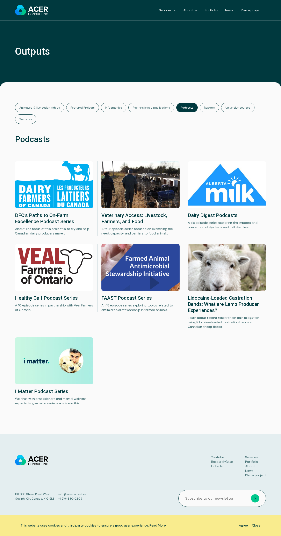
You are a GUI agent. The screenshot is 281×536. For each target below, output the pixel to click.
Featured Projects (83, 107)
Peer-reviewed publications (151, 107)
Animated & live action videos (39, 107)
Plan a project (251, 10)
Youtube (217, 457)
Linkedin (217, 466)
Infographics (113, 107)
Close (256, 525)
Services (165, 10)
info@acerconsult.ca (72, 494)
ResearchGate (222, 461)
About (188, 10)
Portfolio (211, 10)
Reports (209, 107)
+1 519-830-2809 (70, 498)
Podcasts (187, 107)
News (229, 10)
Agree (243, 525)
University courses (237, 107)
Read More (158, 525)
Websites (25, 119)
